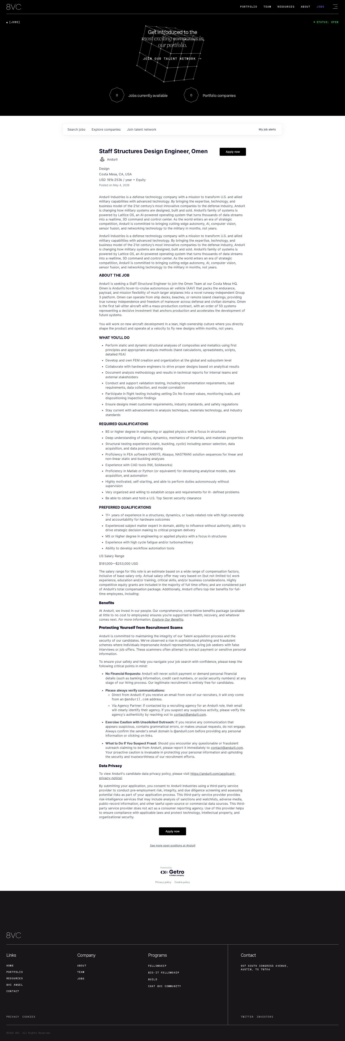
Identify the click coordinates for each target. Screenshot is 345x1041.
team (81, 972)
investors (265, 1016)
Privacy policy (163, 882)
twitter (247, 1016)
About (305, 6)
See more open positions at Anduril (172, 845)
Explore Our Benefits (167, 619)
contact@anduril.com (190, 714)
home (10, 965)
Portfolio (248, 6)
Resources (286, 6)
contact (12, 991)
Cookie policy (182, 882)
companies (106, 129)
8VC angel (14, 984)
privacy (12, 1016)
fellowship (157, 966)
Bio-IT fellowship (163, 972)
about (81, 965)
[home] (13, 7)
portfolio (14, 972)
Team (267, 6)
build (152, 979)
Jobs (320, 6)
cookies (28, 1016)
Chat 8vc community (164, 986)
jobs (76, 129)
